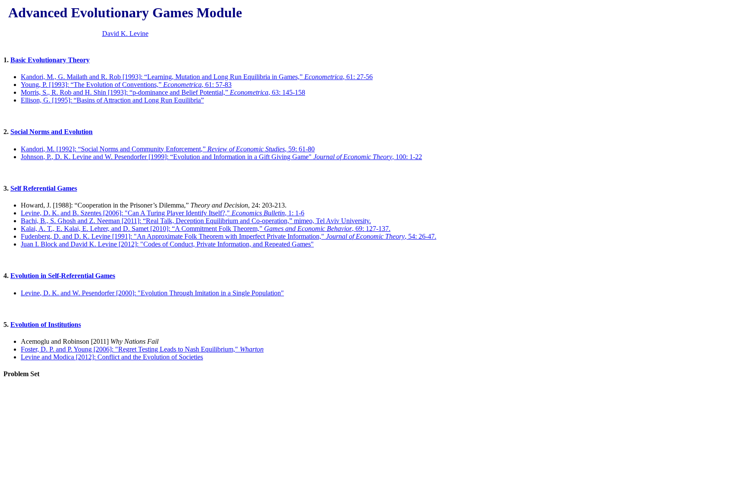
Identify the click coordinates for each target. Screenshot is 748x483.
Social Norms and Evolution (51, 131)
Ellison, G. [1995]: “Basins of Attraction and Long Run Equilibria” (112, 100)
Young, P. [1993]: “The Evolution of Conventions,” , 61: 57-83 (126, 84)
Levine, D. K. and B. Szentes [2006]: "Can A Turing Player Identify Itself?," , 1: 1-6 (162, 213)
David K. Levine (125, 33)
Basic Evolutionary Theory (50, 60)
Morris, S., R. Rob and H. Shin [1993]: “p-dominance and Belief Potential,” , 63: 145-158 (163, 92)
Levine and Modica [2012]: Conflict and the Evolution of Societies (112, 357)
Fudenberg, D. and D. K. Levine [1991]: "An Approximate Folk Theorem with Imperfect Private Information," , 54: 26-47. (228, 236)
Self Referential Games (43, 188)
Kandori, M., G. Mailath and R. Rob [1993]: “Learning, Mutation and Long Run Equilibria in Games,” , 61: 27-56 (197, 76)
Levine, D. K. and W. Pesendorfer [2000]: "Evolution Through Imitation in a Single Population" (152, 293)
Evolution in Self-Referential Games (62, 275)
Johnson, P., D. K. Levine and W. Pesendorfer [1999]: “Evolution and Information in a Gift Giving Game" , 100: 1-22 (221, 156)
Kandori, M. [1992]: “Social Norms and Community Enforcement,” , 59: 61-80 (168, 149)
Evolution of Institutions (45, 324)
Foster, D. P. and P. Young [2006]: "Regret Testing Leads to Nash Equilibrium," (142, 349)
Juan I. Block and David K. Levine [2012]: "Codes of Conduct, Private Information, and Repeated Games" (167, 244)
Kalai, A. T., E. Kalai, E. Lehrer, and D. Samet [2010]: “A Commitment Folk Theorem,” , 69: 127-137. (205, 228)
